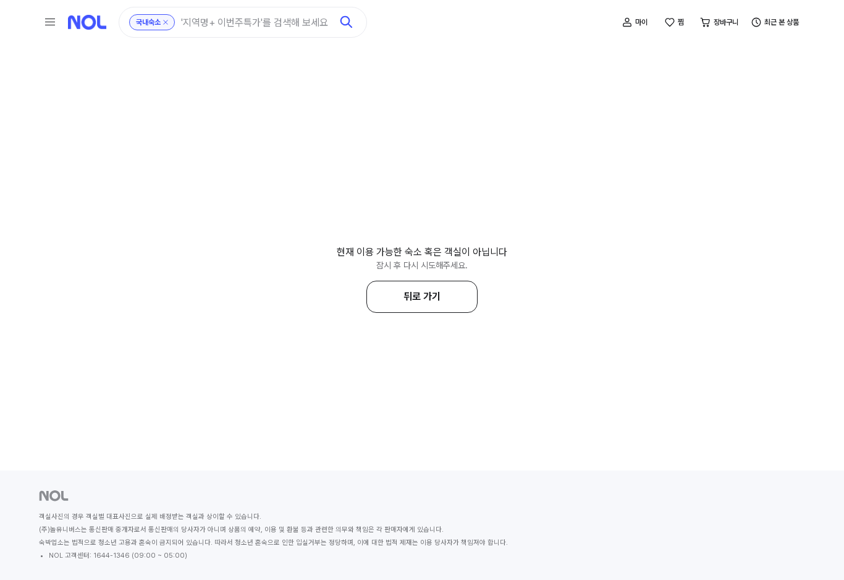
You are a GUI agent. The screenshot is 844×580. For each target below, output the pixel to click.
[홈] (87, 22)
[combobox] (256, 22)
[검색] (346, 22)
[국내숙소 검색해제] (165, 22)
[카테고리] (50, 22)
